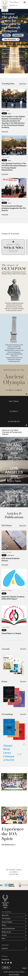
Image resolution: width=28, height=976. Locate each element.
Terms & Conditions (14, 974)
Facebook (3, 963)
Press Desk (5, 131)
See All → (23, 649)
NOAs (4, 925)
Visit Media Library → (9, 845)
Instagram (6, 963)
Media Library (6, 932)
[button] (14, 2)
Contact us (5, 959)
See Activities (10, 39)
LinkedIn (11, 963)
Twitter (8, 963)
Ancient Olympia (7, 922)
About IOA (5, 915)
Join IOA (18, 35)
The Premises (6, 918)
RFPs (6, 35)
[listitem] (13, 247)
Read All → (22, 84)
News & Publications (8, 929)
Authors (4, 935)
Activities (12, 5)
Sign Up (5, 967)
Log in (24, 968)
